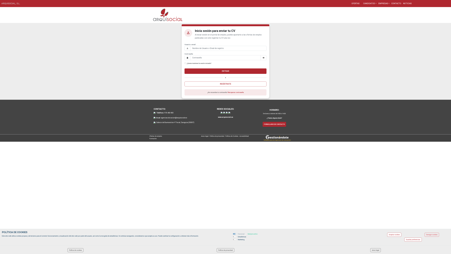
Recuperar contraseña (236, 92)
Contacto (396, 3)
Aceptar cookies (394, 235)
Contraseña (189, 54)
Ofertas (356, 3)
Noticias (407, 3)
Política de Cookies (231, 136)
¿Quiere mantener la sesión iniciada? (199, 63)
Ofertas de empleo (155, 136)
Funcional (241, 234)
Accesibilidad (244, 136)
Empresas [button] (383, 3)
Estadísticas (242, 237)
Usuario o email (190, 44)
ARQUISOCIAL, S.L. (10, 3)
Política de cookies (75, 250)
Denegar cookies (431, 235)
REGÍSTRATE (225, 84)
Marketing (241, 239)
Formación (153, 138)
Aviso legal (204, 136)
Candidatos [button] (369, 3)
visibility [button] (263, 58)
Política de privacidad (217, 136)
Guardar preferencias (413, 239)
